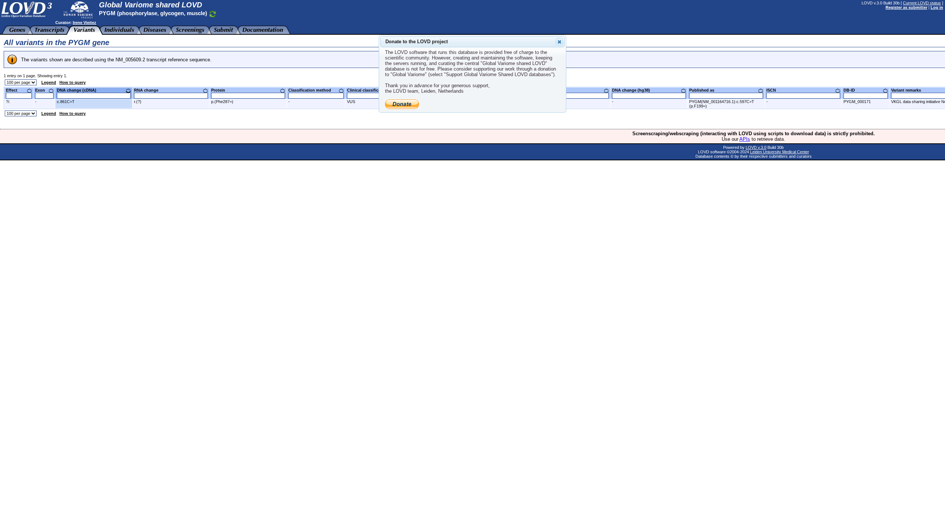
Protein (221, 90)
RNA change (149, 90)
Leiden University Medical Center (779, 152)
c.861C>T (66, 101)
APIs (744, 139)
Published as (704, 90)
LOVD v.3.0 (756, 147)
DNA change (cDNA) (79, 90)
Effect (14, 90)
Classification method (312, 90)
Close (559, 41)
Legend (48, 82)
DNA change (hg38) (634, 90)
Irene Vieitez (84, 22)
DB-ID (851, 90)
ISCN (773, 90)
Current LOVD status (922, 3)
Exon (43, 90)
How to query (72, 82)
